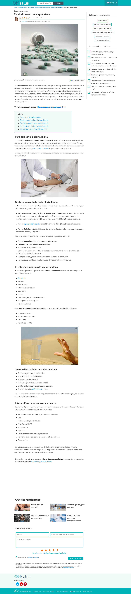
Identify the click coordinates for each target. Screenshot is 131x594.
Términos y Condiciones (62, 591)
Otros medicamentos (56, 8)
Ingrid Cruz (24, 21)
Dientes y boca (102, 20)
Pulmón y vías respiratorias (102, 28)
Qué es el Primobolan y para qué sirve (40, 517)
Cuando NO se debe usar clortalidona (34, 126)
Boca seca (21, 278)
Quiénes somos (37, 591)
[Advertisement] (49, 480)
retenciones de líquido (40, 148)
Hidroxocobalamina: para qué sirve (51, 107)
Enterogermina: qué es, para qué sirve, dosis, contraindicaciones (102, 93)
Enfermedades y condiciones (26, 8)
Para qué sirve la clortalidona (30, 117)
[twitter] (17, 584)
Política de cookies (87, 591)
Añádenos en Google (78, 80)
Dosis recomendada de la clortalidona (34, 120)
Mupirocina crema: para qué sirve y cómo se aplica (103, 87)
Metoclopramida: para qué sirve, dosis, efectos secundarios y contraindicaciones (103, 64)
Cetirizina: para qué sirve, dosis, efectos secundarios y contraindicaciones (103, 82)
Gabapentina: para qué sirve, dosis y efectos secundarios (102, 53)
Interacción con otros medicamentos (33, 129)
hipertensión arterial (32, 223)
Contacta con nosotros (48, 591)
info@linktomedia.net (68, 568)
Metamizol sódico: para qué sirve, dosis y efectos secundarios (103, 70)
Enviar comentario (75, 558)
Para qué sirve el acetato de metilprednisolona (74, 518)
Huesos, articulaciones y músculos (102, 32)
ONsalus (16, 8)
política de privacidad (33, 557)
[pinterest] (25, 584)
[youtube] (21, 584)
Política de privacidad (75, 591)
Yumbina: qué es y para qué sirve (76, 506)
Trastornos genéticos (102, 40)
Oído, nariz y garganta (102, 36)
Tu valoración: (37, 553)
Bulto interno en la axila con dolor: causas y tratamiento (104, 58)
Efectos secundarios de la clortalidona (34, 123)
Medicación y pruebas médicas (43, 8)
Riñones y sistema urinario (102, 24)
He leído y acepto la (28, 557)
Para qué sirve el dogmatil (37, 506)
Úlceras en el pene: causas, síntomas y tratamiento (103, 76)
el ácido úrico (37, 389)
